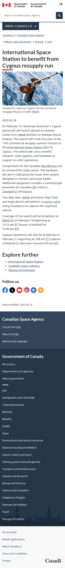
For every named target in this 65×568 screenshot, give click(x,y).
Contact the (11, 327)
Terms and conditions (14, 553)
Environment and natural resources (22, 440)
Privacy (6, 560)
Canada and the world (15, 476)
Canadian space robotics (24, 266)
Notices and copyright (15, 341)
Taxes (5, 433)
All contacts (8, 364)
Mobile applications (13, 539)
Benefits (7, 419)
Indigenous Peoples (13, 497)
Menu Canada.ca (19, 26)
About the (10, 334)
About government (13, 378)
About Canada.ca (12, 546)
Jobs (4, 390)
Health (6, 426)
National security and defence (19, 447)
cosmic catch (52, 201)
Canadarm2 (9, 191)
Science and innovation (15, 490)
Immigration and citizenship (18, 397)
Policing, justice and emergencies (21, 462)
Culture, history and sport (17, 454)
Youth (5, 511)
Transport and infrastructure (19, 469)
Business (7, 412)
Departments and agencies (17, 371)
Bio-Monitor (49, 166)
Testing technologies (21, 270)
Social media (9, 532)
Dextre (27, 191)
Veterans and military (14, 504)
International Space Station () (28, 147)
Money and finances (13, 483)
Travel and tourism (13, 404)
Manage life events (13, 519)
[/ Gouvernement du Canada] (24, 5)
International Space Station (25, 261)
